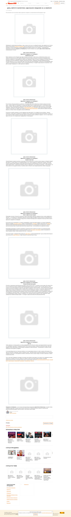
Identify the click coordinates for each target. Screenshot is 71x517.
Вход (51, 1)
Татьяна (11, 412)
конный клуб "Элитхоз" (29, 360)
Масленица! (9, 491)
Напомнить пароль (62, 1)
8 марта (8, 501)
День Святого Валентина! (24, 5)
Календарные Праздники (11, 487)
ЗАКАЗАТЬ (57, 3)
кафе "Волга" (28, 233)
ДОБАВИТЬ (62, 3)
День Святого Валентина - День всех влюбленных (14, 427)
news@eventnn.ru (56, 513)
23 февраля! (9, 493)
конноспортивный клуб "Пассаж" (43, 359)
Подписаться (26, 484)
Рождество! (8, 503)
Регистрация (56, 1)
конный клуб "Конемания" (19, 360)
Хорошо (35, 514)
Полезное (10, 5)
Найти (18, 3)
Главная (7, 5)
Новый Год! (9, 489)
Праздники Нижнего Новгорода (12, 497)
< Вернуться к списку (9, 420)
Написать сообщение (13, 413)
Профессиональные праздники (12, 499)
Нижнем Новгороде (25, 1)
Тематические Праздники (16, 5)
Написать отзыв (48, 423)
